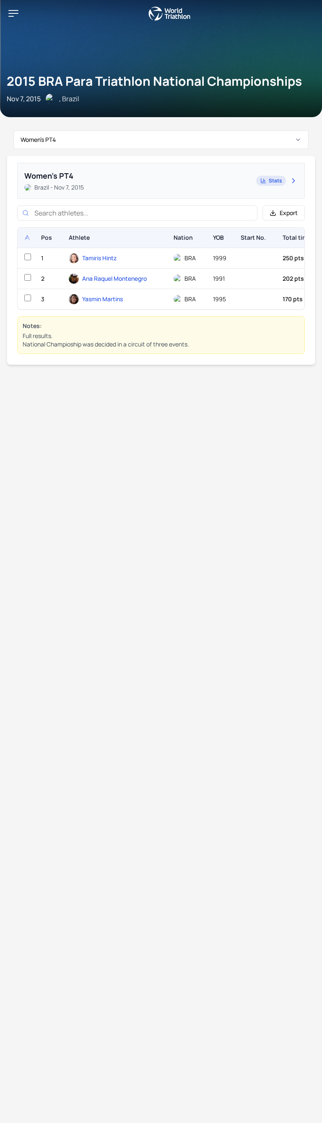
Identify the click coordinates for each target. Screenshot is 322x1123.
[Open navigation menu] (13, 13)
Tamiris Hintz (99, 258)
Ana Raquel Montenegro (114, 278)
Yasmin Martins (102, 299)
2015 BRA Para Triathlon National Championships (154, 81)
